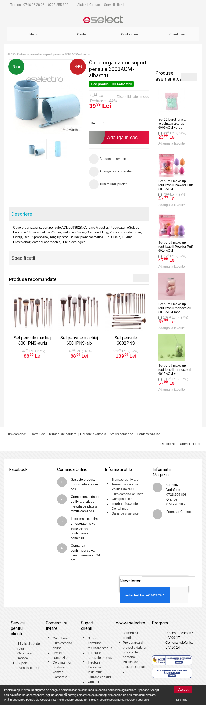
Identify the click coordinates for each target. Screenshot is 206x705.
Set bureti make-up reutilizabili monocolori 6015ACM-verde (174, 370)
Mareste (74, 130)
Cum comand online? (127, 494)
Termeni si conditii (125, 484)
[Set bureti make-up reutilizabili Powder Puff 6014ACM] (171, 224)
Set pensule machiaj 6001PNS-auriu (32, 340)
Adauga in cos (122, 137)
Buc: (94, 123)
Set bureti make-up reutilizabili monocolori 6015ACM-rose (174, 308)
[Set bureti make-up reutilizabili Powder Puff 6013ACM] (171, 163)
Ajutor (81, 5)
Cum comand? (16, 434)
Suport (22, 663)
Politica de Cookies (38, 699)
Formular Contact (179, 512)
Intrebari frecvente (125, 504)
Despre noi (168, 444)
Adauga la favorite (171, 143)
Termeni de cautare (63, 434)
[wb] (37, 149)
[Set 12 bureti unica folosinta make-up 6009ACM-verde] (171, 101)
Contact (95, 5)
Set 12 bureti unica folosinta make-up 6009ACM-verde (172, 124)
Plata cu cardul (28, 668)
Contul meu (120, 508)
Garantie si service (125, 513)
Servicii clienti (114, 5)
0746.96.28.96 (34, 5)
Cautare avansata (93, 434)
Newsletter (130, 581)
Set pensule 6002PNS (126, 340)
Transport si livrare (125, 479)
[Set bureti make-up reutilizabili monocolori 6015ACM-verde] (171, 347)
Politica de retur (123, 489)
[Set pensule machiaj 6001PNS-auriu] (32, 310)
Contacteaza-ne (148, 434)
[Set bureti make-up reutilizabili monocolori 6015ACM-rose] (171, 286)
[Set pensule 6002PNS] (125, 310)
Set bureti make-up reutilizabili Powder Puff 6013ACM (175, 185)
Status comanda (121, 434)
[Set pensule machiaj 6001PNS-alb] (79, 310)
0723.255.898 (58, 5)
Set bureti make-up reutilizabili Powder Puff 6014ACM (175, 247)
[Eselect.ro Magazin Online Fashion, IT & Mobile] (103, 20)
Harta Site (38, 434)
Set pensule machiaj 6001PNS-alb (79, 340)
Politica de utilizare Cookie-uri (135, 667)
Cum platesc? (122, 499)
